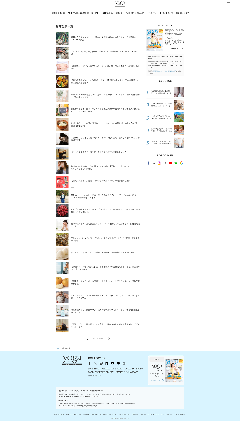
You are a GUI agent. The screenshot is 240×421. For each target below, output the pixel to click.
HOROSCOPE (166, 13)
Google (181, 163)
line (176, 163)
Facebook (149, 163)
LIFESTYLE (152, 13)
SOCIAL (94, 13)
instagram (159, 163)
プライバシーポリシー (107, 414)
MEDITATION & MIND (78, 13)
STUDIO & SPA (182, 13)
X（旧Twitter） (95, 363)
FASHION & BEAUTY (134, 13)
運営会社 (135, 414)
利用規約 (95, 414)
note (164, 163)
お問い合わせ (58, 414)
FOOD (119, 13)
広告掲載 (86, 414)
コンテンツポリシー (123, 414)
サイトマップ (171, 414)
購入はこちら (175, 49)
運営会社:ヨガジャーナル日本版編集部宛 (164, 71)
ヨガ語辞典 (181, 414)
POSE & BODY (58, 13)
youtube (112, 363)
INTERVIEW (107, 13)
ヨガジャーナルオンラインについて (152, 414)
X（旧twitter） (154, 163)
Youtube (170, 163)
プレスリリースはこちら (73, 414)
